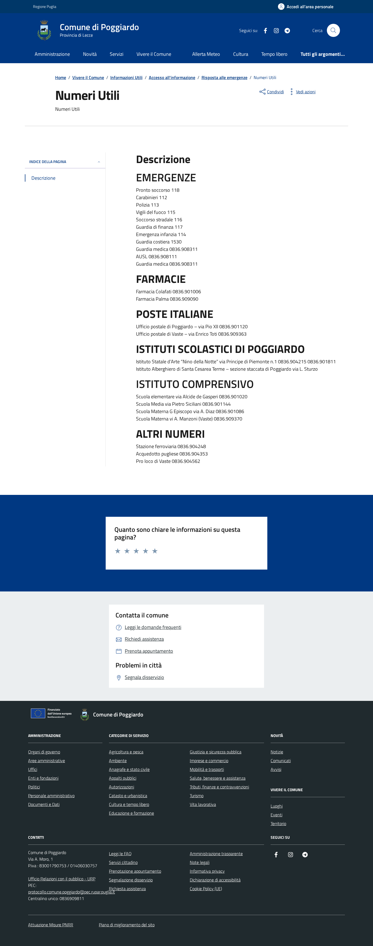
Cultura (240, 54)
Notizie (277, 751)
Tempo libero (274, 54)
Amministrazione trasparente (216, 853)
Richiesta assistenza (127, 888)
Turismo (196, 795)
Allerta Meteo (206, 54)
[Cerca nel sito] (333, 30)
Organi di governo (44, 751)
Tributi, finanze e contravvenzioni (219, 787)
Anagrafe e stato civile (129, 769)
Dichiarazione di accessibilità (215, 880)
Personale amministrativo (51, 795)
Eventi (276, 814)
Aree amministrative (46, 760)
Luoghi (277, 806)
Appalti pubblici (122, 778)
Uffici (32, 769)
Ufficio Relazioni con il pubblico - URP (61, 878)
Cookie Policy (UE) (206, 888)
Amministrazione (52, 54)
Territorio (278, 823)
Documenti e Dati (44, 804)
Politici (34, 787)
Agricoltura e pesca (126, 751)
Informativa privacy (207, 871)
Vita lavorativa (203, 804)
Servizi (116, 54)
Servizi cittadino (123, 862)
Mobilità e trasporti (207, 769)
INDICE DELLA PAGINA (47, 161)
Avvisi (276, 769)
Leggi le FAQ (120, 853)
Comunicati (281, 760)
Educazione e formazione (131, 813)
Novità (90, 54)
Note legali (199, 862)
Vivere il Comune (154, 54)
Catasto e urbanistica (128, 795)
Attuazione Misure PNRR (50, 924)
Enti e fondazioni (43, 778)
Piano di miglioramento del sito (127, 924)
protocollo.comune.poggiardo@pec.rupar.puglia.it (71, 892)
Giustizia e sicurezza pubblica (215, 751)
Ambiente (118, 760)
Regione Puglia (44, 6)
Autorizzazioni (121, 787)
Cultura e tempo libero (129, 804)
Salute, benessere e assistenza (217, 778)
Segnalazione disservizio (131, 880)
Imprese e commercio (209, 760)
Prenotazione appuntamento (135, 871)
